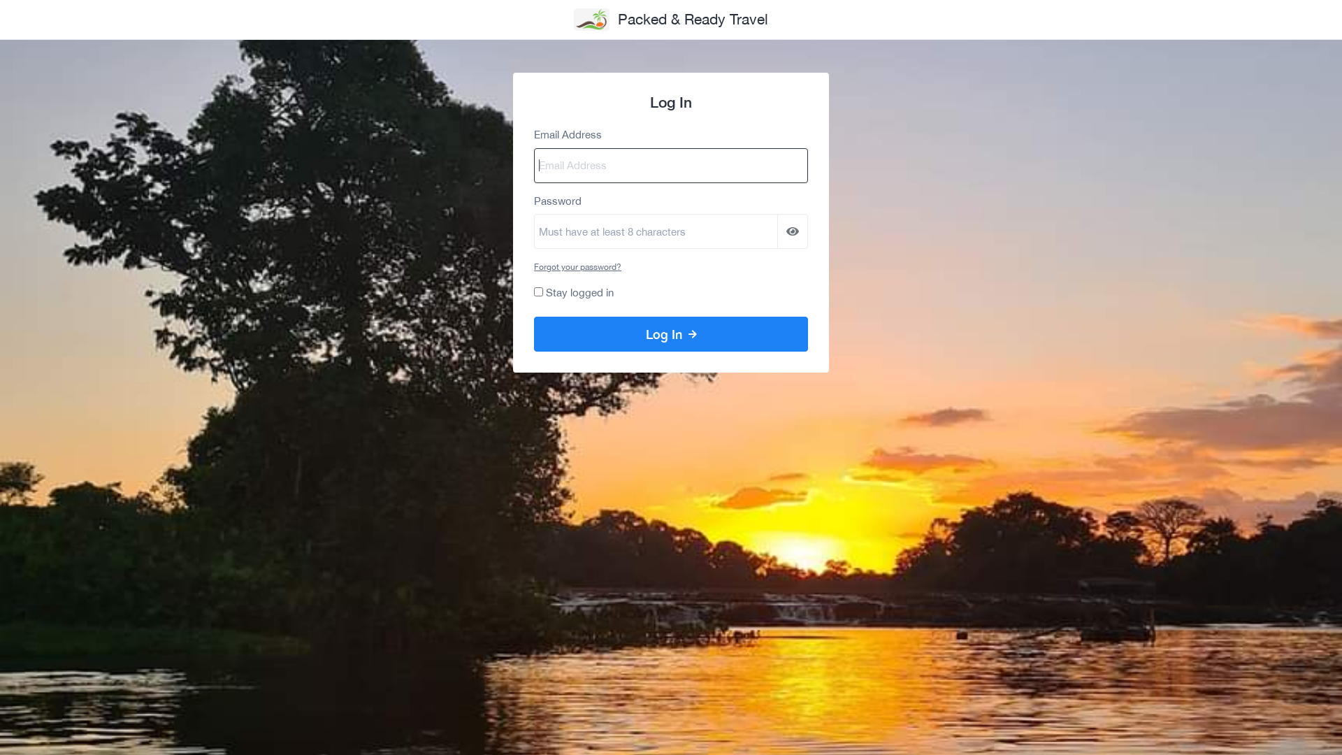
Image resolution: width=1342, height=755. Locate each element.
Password (558, 201)
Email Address (568, 135)
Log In (666, 334)
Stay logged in (580, 293)
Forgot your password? (577, 267)
